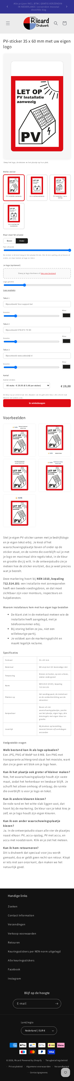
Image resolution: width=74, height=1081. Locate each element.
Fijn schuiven (8, 247)
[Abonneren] (56, 1003)
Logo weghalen (9, 290)
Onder (21, 241)
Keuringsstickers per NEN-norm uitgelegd (34, 951)
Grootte (6, 312)
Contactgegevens (39, 1072)
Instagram (14, 978)
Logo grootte (8, 282)
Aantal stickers (9, 380)
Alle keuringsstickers (21, 960)
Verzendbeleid (61, 1066)
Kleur (64, 310)
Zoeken (13, 906)
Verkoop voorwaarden (22, 933)
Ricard (17, 1060)
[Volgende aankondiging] (66, 6)
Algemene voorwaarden (38, 1066)
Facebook (14, 969)
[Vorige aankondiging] (7, 6)
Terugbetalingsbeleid (57, 1060)
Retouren (14, 942)
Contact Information (21, 915)
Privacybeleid (16, 1066)
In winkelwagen (37, 403)
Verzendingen (16, 924)
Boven (9, 241)
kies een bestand (48, 273)
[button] (8, 23)
